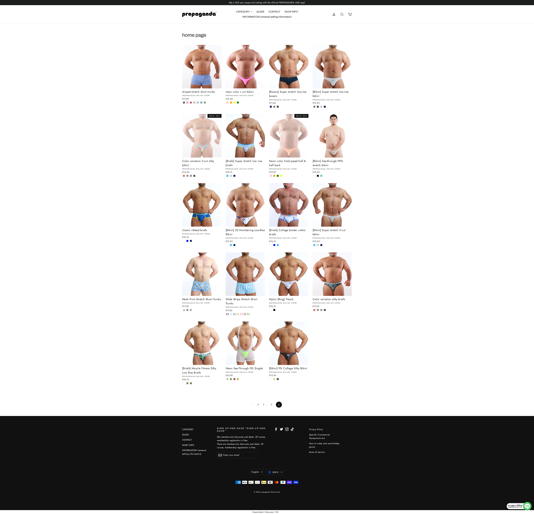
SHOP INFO (291, 11)
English (255, 472)
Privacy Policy (316, 429)
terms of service (317, 452)
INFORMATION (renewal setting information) (267, 16)
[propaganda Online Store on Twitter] (281, 429)
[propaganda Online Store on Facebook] (276, 429)
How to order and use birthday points (324, 445)
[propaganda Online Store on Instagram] (287, 429)
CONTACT (274, 11)
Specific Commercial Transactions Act (319, 436)
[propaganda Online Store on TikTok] (292, 429)
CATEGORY (243, 11)
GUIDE (260, 11)
